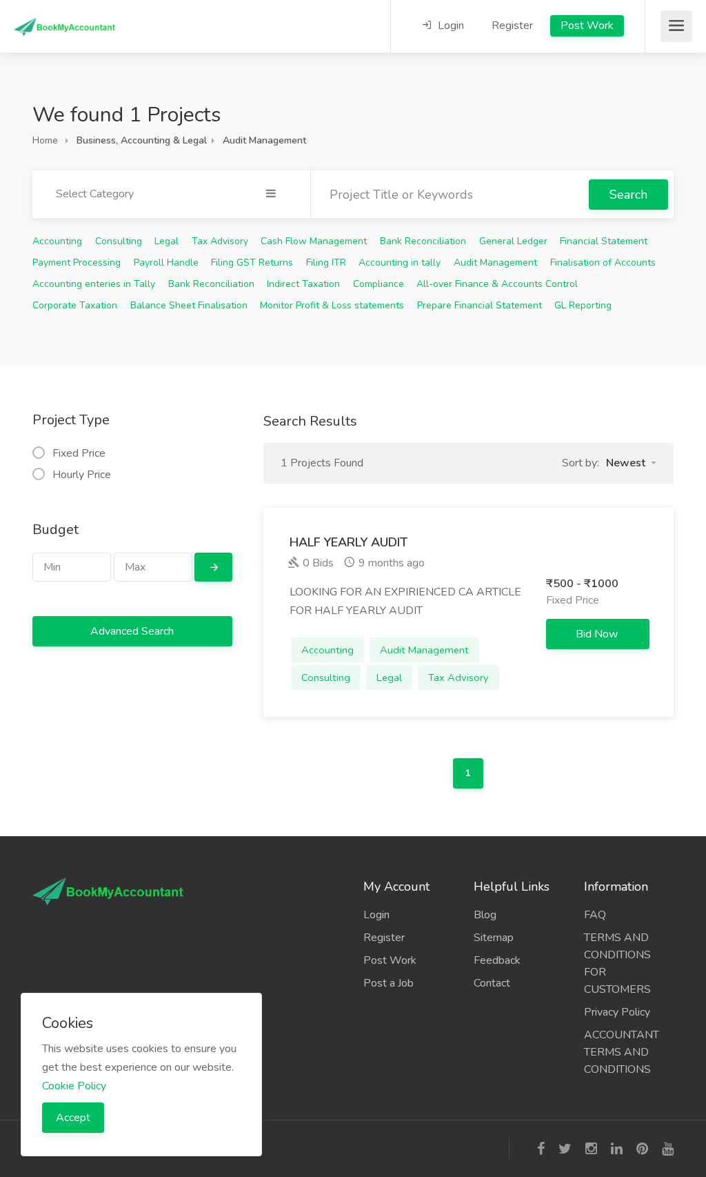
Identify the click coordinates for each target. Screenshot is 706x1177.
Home (45, 140)
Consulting (118, 241)
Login (449, 25)
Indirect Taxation (303, 283)
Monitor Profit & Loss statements (332, 305)
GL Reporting (583, 305)
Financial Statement (603, 241)
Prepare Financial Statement (479, 305)
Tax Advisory (220, 241)
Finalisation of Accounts (603, 262)
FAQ (595, 914)
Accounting (57, 241)
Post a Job (388, 983)
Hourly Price (81, 474)
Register (512, 25)
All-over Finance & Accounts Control (497, 283)
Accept (73, 1117)
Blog (485, 914)
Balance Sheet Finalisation (189, 305)
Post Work (587, 25)
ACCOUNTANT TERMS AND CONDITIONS (621, 1052)
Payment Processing (76, 262)
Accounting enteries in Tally (93, 283)
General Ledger (513, 241)
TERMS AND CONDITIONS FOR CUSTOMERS (617, 963)
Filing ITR (326, 262)
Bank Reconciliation (423, 241)
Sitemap (494, 937)
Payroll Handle (166, 262)
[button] (631, 463)
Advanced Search (132, 631)
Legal (166, 241)
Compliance (378, 283)
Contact (492, 983)
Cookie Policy (74, 1086)
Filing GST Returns (252, 262)
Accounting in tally (400, 262)
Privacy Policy (617, 1012)
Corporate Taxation (74, 305)
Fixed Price (78, 453)
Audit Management (495, 262)
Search (628, 194)
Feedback (497, 960)
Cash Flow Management (314, 241)
